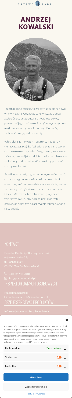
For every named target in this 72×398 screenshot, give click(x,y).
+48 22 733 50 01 (19, 274)
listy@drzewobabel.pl (22, 278)
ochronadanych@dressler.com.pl (28, 297)
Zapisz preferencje (36, 386)
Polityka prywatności (36, 393)
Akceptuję (36, 377)
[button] (67, 319)
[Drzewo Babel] (36, 4)
